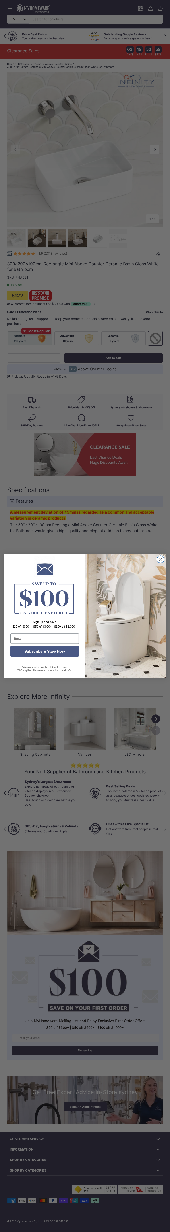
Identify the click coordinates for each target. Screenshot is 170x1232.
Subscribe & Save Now (44, 651)
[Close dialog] (160, 559)
